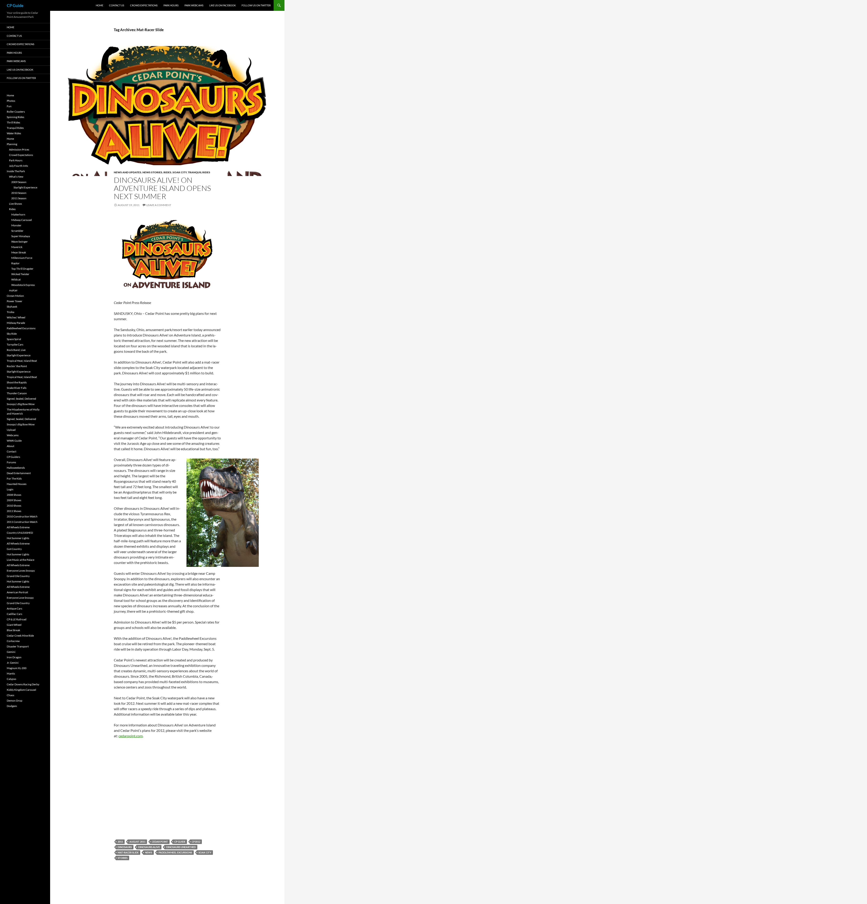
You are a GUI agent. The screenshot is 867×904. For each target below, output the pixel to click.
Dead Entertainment (19, 473)
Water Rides (14, 133)
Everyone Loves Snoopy (21, 570)
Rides (167, 172)
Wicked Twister (20, 274)
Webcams (13, 435)
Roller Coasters (16, 111)
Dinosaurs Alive (149, 847)
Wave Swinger (19, 241)
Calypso (11, 679)
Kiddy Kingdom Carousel (21, 689)
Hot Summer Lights (18, 538)
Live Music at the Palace (20, 559)
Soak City (179, 172)
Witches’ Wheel (16, 317)
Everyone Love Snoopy (20, 597)
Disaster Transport (18, 646)
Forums (11, 462)
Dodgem (12, 706)
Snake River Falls (16, 387)
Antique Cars (14, 608)
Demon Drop (14, 700)
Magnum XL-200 (16, 668)
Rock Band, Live (16, 350)
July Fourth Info (18, 165)
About (10, 446)
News (148, 852)
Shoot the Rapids (17, 382)
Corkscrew (13, 641)
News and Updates (127, 172)
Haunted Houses (16, 484)
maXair (13, 290)
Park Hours (171, 5)
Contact (11, 451)
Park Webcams (193, 5)
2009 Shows (14, 500)
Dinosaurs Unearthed (181, 847)
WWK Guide (14, 440)
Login (10, 489)
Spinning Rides (15, 117)
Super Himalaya (20, 236)
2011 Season (18, 198)
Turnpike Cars (15, 344)
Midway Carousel (21, 220)
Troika (10, 312)
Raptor (15, 263)
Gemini (11, 652)
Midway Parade (16, 323)
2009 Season (18, 182)
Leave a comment (158, 205)
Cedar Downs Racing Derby (23, 684)
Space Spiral (14, 339)
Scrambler (17, 230)
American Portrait (17, 592)
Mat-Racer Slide (128, 852)
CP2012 (196, 841)
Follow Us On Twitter (256, 5)
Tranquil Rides (199, 172)
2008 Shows (14, 494)
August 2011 (137, 841)
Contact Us (116, 5)
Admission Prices (19, 149)
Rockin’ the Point (17, 366)
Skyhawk (12, 306)
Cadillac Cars (14, 614)
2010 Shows (14, 505)
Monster (16, 225)
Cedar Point (160, 841)
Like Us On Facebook (222, 5)
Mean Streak (18, 252)
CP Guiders (13, 457)
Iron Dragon (14, 657)
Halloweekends (16, 467)
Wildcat (16, 279)
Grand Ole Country (18, 576)
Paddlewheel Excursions (175, 852)
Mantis (11, 673)
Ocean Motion (15, 295)
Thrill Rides (13, 122)
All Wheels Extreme (18, 527)
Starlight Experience (25, 187)
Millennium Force (21, 258)
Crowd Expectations (144, 5)
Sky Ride (12, 333)
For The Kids (14, 478)
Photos (11, 100)
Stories (123, 857)
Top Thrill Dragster (22, 268)
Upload (11, 429)
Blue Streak (13, 630)
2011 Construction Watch (22, 522)
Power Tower (14, 301)
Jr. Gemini (13, 662)
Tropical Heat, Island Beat (22, 360)
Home (99, 5)
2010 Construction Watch (22, 516)
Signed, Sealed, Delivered (21, 398)
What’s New (16, 176)
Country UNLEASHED (20, 532)
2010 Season (18, 193)
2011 (120, 841)
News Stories (152, 172)
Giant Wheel (14, 624)
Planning (12, 144)
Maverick (16, 247)
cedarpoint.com (131, 736)
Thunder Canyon (17, 393)
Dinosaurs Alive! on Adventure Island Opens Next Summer (162, 188)
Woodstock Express (23, 285)
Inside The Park (16, 171)
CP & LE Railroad (16, 619)
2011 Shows (14, 511)
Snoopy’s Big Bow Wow (21, 404)
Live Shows (15, 203)
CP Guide (15, 5)
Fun (9, 106)
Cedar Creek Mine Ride (20, 635)
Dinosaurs (125, 847)
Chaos (10, 695)
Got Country (14, 549)
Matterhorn (18, 214)
